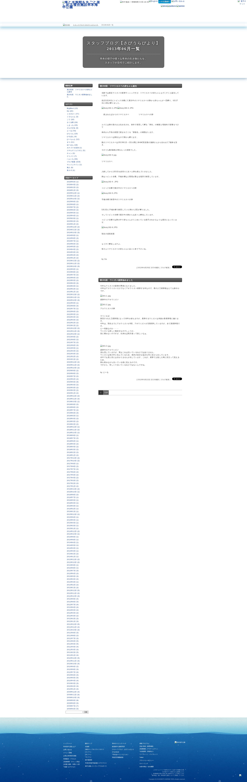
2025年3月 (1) (73, 218)
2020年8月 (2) (73, 373)
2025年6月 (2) (73, 210)
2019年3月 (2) (73, 421)
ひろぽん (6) (72, 136)
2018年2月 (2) (73, 452)
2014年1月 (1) (73, 557)
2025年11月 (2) (73, 196)
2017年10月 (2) (73, 461)
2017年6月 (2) (73, 472)
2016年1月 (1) (73, 511)
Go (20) (70, 111)
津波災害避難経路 (117, 757)
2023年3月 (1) (73, 286)
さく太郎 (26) (72, 122)
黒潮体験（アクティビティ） (149, 749)
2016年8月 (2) (73, 495)
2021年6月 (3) (73, 345)
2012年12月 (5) (73, 590)
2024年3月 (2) (73, 252)
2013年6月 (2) (73, 573)
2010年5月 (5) (73, 678)
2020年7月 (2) (73, 376)
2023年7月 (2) (73, 275)
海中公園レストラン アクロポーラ (129, 12)
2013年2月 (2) (73, 585)
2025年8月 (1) (73, 204)
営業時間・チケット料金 (72, 761)
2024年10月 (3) (73, 232)
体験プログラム (163, 12)
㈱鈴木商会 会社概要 (146, 766)
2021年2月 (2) (73, 356)
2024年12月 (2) (73, 227)
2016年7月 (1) (73, 497)
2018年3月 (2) (73, 449)
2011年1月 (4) (73, 655)
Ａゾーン (88, 752)
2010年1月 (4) (73, 689)
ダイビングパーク (147, 12)
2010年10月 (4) (73, 664)
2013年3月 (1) (73, 582)
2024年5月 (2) (73, 246)
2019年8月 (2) (73, 407)
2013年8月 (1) (73, 568)
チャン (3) (71, 153)
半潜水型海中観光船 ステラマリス (111, 12)
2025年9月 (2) (73, 201)
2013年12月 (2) (73, 559)
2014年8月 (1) (73, 540)
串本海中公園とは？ (69, 746)
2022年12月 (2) (73, 294)
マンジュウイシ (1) (74, 165)
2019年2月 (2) (73, 424)
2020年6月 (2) (73, 379)
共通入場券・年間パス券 (72, 764)
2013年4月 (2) (73, 579)
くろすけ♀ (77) (73, 114)
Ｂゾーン (88, 754)
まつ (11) (70, 142)
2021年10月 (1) (73, 334)
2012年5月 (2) (73, 610)
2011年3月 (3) (73, 649)
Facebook (116, 752)
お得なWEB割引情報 (69, 756)
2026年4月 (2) (73, 185)
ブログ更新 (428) (74, 162)
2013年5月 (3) (73, 576)
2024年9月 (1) (73, 235)
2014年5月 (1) (73, 545)
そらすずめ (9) (72, 128)
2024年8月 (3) (73, 238)
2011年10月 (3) (73, 630)
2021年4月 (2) (73, 351)
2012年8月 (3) (73, 602)
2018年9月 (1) (73, 435)
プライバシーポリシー (146, 760)
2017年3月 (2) (73, 480)
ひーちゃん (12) (73, 139)
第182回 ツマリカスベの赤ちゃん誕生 (118, 86)
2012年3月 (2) (73, 616)
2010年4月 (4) (73, 680)
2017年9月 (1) (73, 463)
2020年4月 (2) (73, 385)
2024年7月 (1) (73, 241)
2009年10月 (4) (73, 697)
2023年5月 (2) (73, 280)
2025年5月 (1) (73, 213)
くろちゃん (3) (72, 117)
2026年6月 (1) (73, 182)
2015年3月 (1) (73, 526)
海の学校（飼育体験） (147, 746)
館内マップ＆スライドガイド (95, 749)
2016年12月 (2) (73, 489)
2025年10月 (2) (73, 199)
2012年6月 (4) (73, 607)
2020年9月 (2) (73, 371)
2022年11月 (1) (73, 297)
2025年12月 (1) (73, 193)
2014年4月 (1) (73, 548)
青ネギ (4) (71, 170)
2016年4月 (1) (73, 503)
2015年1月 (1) (73, 528)
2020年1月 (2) (73, 393)
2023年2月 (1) (73, 289)
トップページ (67, 743)
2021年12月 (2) (73, 328)
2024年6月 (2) (73, 244)
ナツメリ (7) (72, 156)
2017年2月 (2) (73, 483)
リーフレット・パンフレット (148, 754)
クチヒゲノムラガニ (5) (76, 150)
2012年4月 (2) (73, 613)
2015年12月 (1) (73, 514)
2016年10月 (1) (73, 492)
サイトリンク (143, 763)
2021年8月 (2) (73, 340)
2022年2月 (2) (73, 323)
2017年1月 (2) (73, 486)
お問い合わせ (67, 749)
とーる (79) (71, 131)
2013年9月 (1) (73, 565)
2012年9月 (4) (73, 599)
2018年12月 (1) (73, 427)
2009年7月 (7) (73, 706)
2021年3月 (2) (73, 354)
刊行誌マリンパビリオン (120, 754)
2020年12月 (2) (73, 362)
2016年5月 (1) (73, 500)
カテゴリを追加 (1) (74, 148)
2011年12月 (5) (73, 624)
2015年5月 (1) (73, 520)
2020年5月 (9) (73, 382)
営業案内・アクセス (177, 12)
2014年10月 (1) (73, 534)
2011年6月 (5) (73, 641)
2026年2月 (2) (73, 187)
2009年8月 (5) (73, 703)
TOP (106, 393)
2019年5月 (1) (73, 416)
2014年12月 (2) (73, 531)
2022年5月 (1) (73, 314)
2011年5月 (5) (73, 644)
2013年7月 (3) (73, 571)
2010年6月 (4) (73, 675)
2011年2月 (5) (73, 652)
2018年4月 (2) (73, 447)
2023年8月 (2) (73, 272)
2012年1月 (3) (73, 621)
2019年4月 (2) (73, 418)
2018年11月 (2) (73, 430)
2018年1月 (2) (73, 455)
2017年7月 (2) (73, 469)
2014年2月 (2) (73, 554)
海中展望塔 (95, 12)
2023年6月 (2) (73, 278)
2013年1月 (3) (73, 588)
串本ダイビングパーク (119, 743)
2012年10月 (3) (73, 596)
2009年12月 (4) (73, 692)
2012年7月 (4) (73, 604)
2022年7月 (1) (73, 309)
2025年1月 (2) (73, 224)
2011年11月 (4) (73, 627)
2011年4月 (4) (73, 647)
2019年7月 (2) (73, 410)
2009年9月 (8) (73, 700)
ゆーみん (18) (72, 145)
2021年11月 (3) (73, 331)
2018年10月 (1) (73, 432)
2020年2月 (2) (73, 390)
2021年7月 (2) (73, 342)
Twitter (141, 757)
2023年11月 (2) (73, 263)
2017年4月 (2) (73, 478)
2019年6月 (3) (73, 413)
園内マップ (69, 12)
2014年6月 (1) (73, 542)
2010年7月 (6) (73, 672)
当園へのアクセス (69, 767)
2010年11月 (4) (73, 661)
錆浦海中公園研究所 (118, 746)
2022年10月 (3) (73, 300)
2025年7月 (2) (73, 207)
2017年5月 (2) (73, 475)
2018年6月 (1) (73, 441)
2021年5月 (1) (73, 348)
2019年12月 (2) (73, 396)
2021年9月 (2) (73, 337)
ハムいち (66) (72, 159)
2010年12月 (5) (73, 658)
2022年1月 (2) (73, 325)
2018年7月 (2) (73, 438)
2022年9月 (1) (73, 303)
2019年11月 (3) (73, 399)
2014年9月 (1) (73, 537)
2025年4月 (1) (73, 215)
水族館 (82, 12)
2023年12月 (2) (73, 261)
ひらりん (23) (72, 134)
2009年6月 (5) (73, 709)
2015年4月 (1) (73, 523)
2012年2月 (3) (73, 619)
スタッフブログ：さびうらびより (123, 749)
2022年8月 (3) (73, 306)
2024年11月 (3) (73, 230)
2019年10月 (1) (73, 402)
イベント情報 (67, 752)
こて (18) (70, 119)
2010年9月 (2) (73, 666)
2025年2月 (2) (73, 221)
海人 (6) (70, 167)
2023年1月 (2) (73, 292)
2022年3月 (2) (73, 320)
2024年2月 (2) (73, 255)
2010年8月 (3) (73, 669)
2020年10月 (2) (73, 368)
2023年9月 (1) (73, 269)
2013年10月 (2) (73, 562)
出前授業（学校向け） (147, 751)
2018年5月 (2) (73, 444)
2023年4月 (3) (73, 283)
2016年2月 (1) (73, 509)
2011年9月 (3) (73, 633)
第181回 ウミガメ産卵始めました (116, 280)
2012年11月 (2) (73, 593)
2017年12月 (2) (73, 458)
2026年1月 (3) (73, 190)
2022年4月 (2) (73, 317)
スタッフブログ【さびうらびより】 (85, 25)
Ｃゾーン (88, 757)
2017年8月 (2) (73, 466)
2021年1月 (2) (73, 359)
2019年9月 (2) (73, 404)
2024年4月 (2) (73, 249)
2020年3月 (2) (73, 387)
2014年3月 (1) (73, 551)
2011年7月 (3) (73, 638)
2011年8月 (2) (73, 635)
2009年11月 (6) (73, 695)
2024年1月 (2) (73, 258)
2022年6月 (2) (73, 311)
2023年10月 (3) (73, 266)
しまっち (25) (72, 125)
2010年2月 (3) (73, 686)
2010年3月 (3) (73, 683)
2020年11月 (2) (73, 365)
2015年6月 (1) (73, 517)
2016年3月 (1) (73, 506)
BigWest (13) (72, 108)
